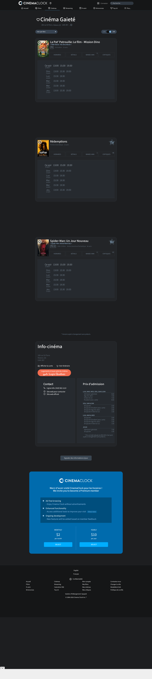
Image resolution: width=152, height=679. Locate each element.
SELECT (58, 544)
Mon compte (86, 581)
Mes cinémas (86, 587)
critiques (106, 55)
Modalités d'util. (115, 587)
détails (74, 55)
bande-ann (91, 54)
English (76, 570)
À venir (84, 8)
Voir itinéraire (64, 366)
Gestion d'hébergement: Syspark (76, 594)
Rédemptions (58, 141)
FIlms (39, 8)
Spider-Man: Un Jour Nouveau (69, 240)
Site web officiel (53, 394)
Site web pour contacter (56, 391)
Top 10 (115, 8)
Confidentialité (77, 579)
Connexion (104, 3)
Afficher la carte (46, 366)
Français (76, 574)
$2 (58, 537)
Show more (92, 512)
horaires (57, 55)
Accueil (26, 8)
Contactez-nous (115, 581)
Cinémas (53, 8)
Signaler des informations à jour (76, 458)
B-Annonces (100, 8)
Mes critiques (86, 590)
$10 (94, 537)
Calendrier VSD (59, 587)
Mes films (85, 584)
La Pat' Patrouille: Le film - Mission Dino (75, 42)
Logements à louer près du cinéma (54, 371)
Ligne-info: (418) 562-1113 (56, 388)
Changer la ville (115, 584)
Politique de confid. (116, 590)
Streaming (69, 8)
